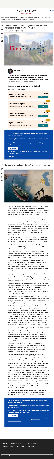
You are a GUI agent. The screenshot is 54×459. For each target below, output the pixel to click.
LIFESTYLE (3, 19)
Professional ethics (13, 443)
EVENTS (8, 19)
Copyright (30, 446)
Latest (2, 17)
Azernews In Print (7, 446)
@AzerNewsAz (35, 151)
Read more (16, 71)
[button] (2, 25)
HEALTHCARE (14, 19)
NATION (7, 17)
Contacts (25, 443)
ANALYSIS (50, 17)
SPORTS (25, 19)
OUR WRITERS (31, 19)
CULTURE (20, 19)
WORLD (11, 17)
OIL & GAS (22, 17)
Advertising (34, 443)
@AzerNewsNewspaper (14, 153)
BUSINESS (16, 17)
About (3, 443)
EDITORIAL (44, 17)
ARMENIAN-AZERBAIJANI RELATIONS (33, 17)
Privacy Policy (20, 446)
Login (52, 10)
